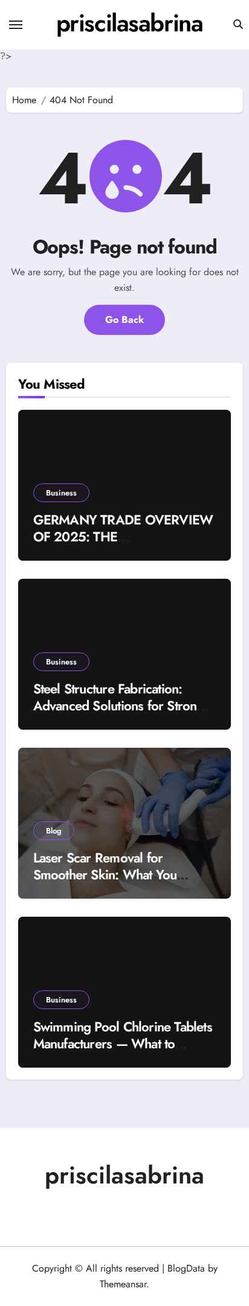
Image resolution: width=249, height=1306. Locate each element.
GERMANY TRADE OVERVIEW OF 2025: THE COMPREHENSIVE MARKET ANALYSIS (123, 545)
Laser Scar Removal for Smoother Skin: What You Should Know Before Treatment (119, 875)
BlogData (186, 1268)
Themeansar (123, 1284)
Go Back (124, 319)
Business (61, 493)
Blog (54, 830)
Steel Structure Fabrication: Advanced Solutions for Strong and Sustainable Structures (118, 706)
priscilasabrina (129, 22)
